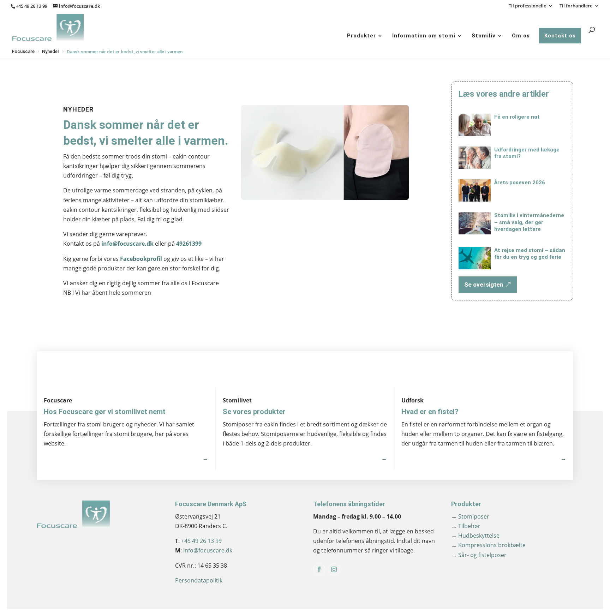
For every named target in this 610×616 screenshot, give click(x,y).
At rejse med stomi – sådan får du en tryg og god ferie (529, 254)
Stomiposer (470, 516)
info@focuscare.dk (127, 243)
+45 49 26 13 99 (31, 6)
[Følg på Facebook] (319, 569)
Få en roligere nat (517, 117)
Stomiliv (484, 35)
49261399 (189, 243)
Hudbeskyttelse (475, 535)
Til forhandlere (576, 6)
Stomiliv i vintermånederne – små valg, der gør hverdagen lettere (529, 222)
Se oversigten (483, 284)
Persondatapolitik (198, 580)
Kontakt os (560, 35)
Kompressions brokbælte (488, 545)
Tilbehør (465, 526)
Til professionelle (527, 6)
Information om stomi (423, 35)
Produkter (361, 35)
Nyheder (50, 51)
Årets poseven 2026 (519, 182)
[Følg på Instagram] (334, 569)
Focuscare (23, 51)
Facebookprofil (141, 259)
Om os (521, 35)
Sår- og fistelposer (479, 555)
